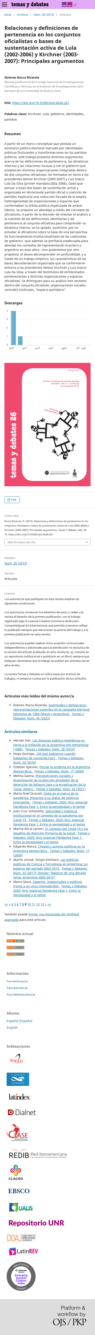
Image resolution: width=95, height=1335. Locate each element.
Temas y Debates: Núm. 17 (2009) (59, 771)
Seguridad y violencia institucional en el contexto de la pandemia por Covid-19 (48, 815)
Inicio (7, 15)
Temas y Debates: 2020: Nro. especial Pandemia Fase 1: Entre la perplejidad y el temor (50, 804)
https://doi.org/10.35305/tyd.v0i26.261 (40, 103)
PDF (14, 500)
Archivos (22, 15)
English (12, 1027)
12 (38, 904)
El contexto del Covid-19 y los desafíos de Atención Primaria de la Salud (50, 831)
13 (42, 904)
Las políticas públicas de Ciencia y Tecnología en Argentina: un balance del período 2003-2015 (50, 864)
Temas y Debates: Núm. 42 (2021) (61, 789)
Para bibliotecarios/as (21, 994)
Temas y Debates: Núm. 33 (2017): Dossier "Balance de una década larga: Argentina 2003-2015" (50, 872)
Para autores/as (17, 988)
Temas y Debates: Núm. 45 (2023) (48, 716)
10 (29, 904)
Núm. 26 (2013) (44, 15)
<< (6, 904)
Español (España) (19, 1021)
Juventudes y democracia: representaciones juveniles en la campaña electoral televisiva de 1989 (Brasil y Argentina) (51, 709)
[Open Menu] (4, 4)
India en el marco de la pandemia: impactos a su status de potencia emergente (46, 797)
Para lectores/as (17, 981)
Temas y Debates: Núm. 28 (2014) (50, 749)
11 (33, 904)
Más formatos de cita (21, 542)
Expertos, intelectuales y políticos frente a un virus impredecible (47, 884)
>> (49, 904)
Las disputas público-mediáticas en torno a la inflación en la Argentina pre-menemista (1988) (51, 744)
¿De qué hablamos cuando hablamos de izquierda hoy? (44, 756)
